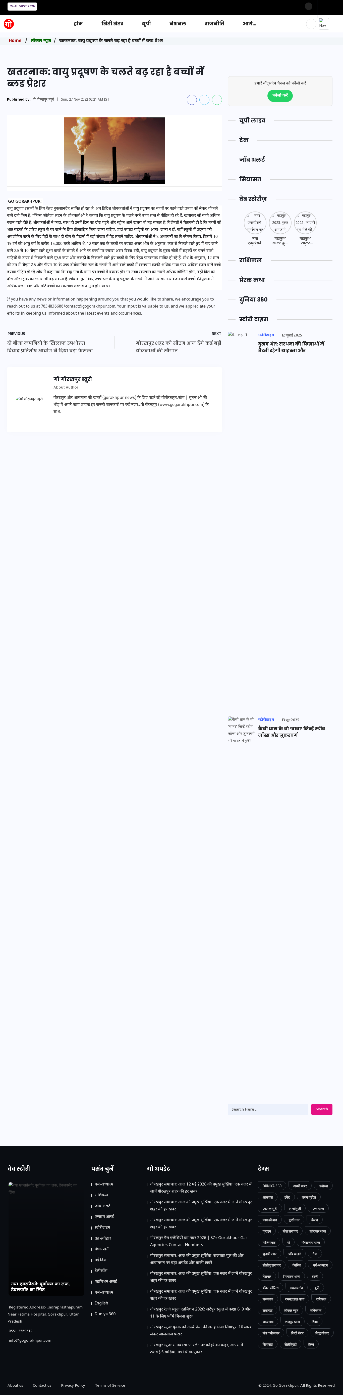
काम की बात (270, 1220)
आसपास (268, 1197)
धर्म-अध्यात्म (104, 1184)
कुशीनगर (294, 1220)
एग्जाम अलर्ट (104, 1217)
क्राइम (267, 1231)
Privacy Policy (73, 1385)
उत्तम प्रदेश (309, 1197)
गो (288, 1242)
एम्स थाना (318, 1208)
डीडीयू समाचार (272, 1265)
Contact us (42, 1385)
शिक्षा (315, 1322)
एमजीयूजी (295, 1208)
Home (15, 41)
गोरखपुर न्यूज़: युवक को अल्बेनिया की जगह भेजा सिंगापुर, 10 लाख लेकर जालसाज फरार (200, 1331)
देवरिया (297, 1265)
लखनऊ (267, 1310)
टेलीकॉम (101, 1271)
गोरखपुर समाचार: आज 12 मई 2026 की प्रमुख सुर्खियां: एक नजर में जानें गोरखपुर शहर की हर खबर (201, 1188)
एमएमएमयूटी (270, 1208)
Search (322, 1109)
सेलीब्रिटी (290, 1344)
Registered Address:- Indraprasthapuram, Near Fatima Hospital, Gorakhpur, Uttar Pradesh (46, 1314)
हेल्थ (311, 1344)
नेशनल (177, 23)
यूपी (146, 23)
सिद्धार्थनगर (322, 1333)
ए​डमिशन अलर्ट (106, 1282)
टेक (315, 1254)
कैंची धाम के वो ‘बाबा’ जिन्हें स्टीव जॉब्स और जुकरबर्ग (291, 732)
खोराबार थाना (318, 1231)
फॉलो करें (280, 95)
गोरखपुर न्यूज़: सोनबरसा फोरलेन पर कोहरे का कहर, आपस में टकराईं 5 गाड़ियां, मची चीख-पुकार (196, 1349)
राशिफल (101, 1195)
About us (15, 1385)
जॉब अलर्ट (102, 1206)
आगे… (249, 23)
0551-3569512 (20, 1331)
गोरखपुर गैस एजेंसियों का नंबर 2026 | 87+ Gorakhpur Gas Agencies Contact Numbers (199, 1242)
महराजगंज (296, 1288)
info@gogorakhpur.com (30, 1340)
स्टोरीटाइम (102, 1228)
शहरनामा (268, 1322)
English (101, 1303)
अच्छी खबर (300, 1186)
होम (78, 23)
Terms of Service (110, 1385)
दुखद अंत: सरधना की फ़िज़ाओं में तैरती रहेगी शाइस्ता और (291, 347)
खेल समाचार (290, 1231)
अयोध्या (323, 1186)
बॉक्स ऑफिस (270, 1288)
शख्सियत (315, 1310)
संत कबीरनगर (271, 1333)
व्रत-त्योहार (103, 1238)
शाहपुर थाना (292, 1322)
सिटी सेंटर (112, 23)
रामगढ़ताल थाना (294, 1299)
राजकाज (268, 1299)
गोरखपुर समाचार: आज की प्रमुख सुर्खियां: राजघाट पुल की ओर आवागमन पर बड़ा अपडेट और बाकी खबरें (197, 1259)
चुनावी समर (269, 1254)
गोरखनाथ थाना (311, 1242)
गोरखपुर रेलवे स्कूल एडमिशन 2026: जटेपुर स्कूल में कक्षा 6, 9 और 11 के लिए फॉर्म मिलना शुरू (200, 1313)
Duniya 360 (105, 1314)
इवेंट (287, 1197)
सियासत (268, 1344)
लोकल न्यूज (41, 41)
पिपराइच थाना (291, 1276)
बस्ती (315, 1276)
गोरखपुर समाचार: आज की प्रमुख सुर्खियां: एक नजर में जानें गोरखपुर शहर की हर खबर (201, 1206)
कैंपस (314, 1220)
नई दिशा (101, 1260)
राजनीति (214, 23)
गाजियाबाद (269, 1242)
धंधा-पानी (102, 1249)
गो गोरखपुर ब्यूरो (43, 100)
